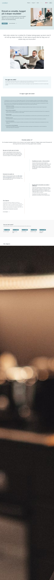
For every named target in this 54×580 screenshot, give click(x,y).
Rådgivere (28, 2)
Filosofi (41, 2)
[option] (46, 2)
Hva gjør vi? (33, 2)
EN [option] (47, 2)
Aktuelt (38, 2)
